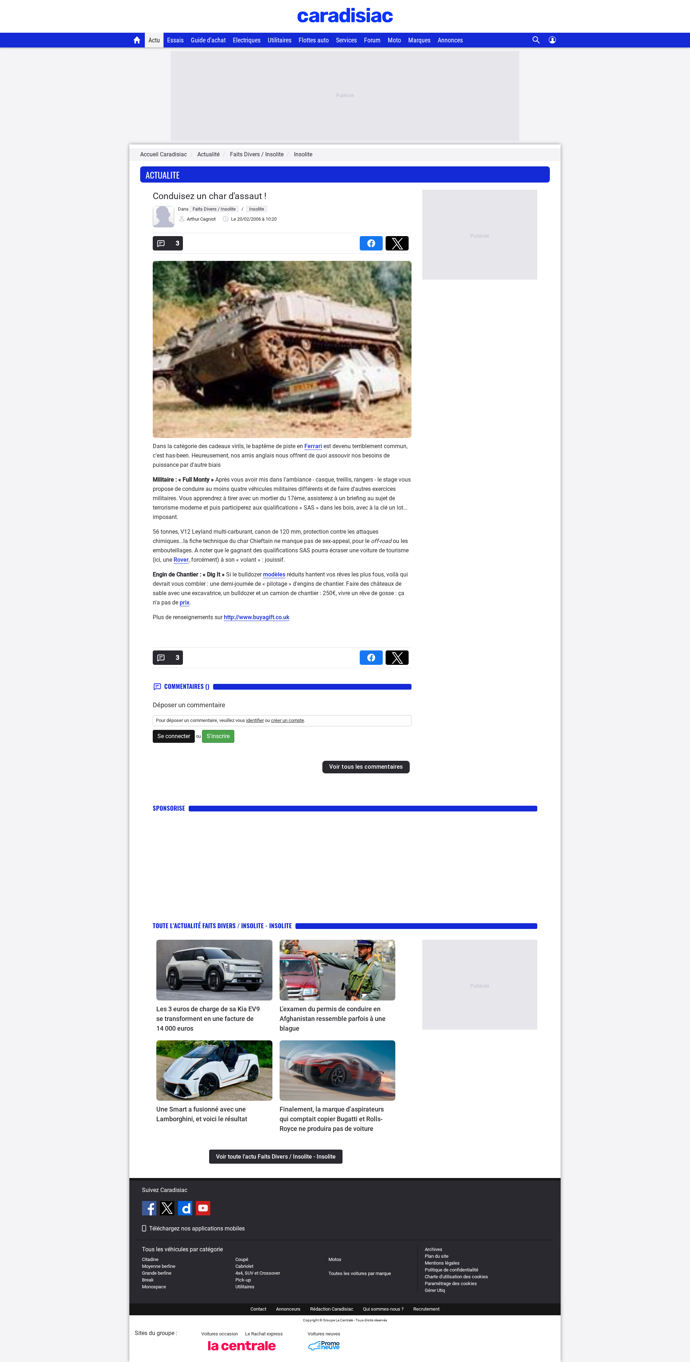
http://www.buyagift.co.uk (256, 617)
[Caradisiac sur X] (168, 1209)
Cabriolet (244, 1266)
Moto (394, 40)
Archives (433, 1249)
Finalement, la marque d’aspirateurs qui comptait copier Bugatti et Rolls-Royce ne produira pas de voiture (332, 1118)
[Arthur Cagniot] (163, 226)
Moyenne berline (158, 1266)
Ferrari (313, 446)
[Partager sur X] (398, 241)
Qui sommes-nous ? (383, 1309)
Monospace (154, 1286)
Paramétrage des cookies (451, 1283)
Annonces (450, 40)
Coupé (241, 1259)
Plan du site (436, 1256)
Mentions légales (442, 1263)
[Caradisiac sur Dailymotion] (186, 1209)
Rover (181, 559)
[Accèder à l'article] (214, 970)
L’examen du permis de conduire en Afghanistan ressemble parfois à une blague (333, 1018)
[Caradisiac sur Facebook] (150, 1209)
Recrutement (426, 1309)
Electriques (247, 40)
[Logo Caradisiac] (345, 29)
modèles (274, 574)
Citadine (150, 1259)
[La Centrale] (242, 1352)
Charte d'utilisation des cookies (456, 1276)
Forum (372, 40)
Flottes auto (314, 40)
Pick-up (243, 1280)
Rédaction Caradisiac (331, 1309)
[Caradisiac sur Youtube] (203, 1209)
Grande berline (156, 1273)
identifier (255, 720)
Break (148, 1280)
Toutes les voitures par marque (359, 1273)
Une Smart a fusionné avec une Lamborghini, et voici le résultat (201, 1114)
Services (346, 40)
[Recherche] (536, 40)
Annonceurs (288, 1309)
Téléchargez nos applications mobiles (197, 1228)
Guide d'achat (208, 40)
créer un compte (287, 720)
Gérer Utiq (435, 1290)
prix (184, 602)
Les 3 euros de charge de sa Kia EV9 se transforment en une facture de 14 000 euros (208, 1018)
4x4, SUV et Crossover (257, 1273)
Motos (334, 1259)
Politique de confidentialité (451, 1270)
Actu (154, 40)
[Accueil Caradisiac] (137, 40)
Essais (175, 40)
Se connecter (173, 736)
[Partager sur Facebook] (373, 241)
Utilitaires (279, 40)
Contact (258, 1309)
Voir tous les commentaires (366, 766)
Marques (419, 40)
